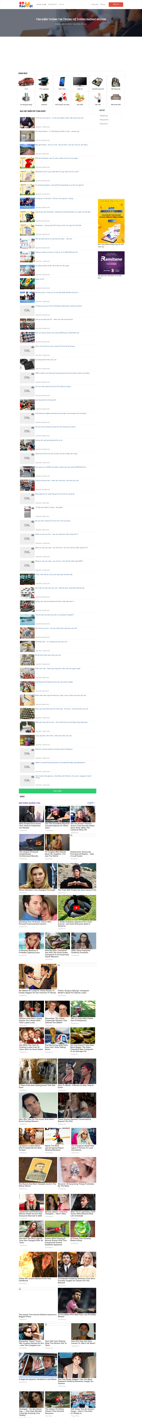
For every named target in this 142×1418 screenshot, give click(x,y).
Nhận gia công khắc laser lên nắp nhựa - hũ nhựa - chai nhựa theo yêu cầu (61, 709)
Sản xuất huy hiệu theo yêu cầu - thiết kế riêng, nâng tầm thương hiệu (60, 588)
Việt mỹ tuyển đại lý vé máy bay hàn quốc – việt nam (53, 239)
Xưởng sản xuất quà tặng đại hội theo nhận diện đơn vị (54, 601)
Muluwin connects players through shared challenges (54, 749)
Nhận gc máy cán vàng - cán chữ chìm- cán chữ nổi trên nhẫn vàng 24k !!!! (61, 548)
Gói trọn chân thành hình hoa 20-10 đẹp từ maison (53, 386)
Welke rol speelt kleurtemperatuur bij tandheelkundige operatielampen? (60, 762)
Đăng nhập (95, 4)
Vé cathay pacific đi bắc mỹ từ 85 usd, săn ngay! (52, 265)
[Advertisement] (71, 54)
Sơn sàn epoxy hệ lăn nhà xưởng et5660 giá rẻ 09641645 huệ (57, 333)
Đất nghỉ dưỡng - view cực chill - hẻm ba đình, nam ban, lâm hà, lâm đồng (61, 145)
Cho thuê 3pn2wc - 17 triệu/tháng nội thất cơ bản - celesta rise (57, 131)
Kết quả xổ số (52, 4)
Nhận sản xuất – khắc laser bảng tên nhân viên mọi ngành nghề (57, 668)
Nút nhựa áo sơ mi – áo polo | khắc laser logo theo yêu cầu (56, 628)
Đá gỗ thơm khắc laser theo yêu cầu (48, 655)
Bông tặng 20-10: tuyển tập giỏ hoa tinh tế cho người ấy (55, 494)
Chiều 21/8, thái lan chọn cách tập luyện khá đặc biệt (53, 574)
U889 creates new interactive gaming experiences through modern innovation (62, 373)
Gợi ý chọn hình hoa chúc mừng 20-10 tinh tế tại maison (55, 346)
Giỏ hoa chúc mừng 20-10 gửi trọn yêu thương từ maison (55, 427)
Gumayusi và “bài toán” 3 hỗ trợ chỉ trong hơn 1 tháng (54, 198)
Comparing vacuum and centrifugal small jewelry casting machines (58, 306)
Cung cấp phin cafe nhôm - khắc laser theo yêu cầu (53, 736)
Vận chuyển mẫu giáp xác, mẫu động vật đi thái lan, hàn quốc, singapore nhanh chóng (63, 776)
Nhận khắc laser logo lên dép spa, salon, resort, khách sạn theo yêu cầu (60, 695)
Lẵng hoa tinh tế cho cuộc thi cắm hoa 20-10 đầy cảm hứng (56, 454)
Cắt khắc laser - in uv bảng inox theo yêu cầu (51, 642)
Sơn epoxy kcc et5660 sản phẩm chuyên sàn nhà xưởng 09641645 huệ (60, 467)
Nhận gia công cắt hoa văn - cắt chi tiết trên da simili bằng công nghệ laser (61, 722)
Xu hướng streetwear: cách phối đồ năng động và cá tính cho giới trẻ (59, 185)
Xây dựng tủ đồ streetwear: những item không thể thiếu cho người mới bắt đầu (63, 212)
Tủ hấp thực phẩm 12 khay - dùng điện (49, 507)
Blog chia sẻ (104, 124)
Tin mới (61, 4)
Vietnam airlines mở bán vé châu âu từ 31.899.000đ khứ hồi (56, 252)
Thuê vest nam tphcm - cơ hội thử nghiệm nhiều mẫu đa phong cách (59, 118)
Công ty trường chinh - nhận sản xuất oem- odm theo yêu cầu (57, 480)
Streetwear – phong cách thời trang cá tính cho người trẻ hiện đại (58, 225)
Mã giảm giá (40, 4)
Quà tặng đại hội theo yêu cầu (45, 359)
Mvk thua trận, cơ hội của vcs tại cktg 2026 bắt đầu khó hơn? (56, 292)
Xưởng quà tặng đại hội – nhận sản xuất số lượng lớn (54, 319)
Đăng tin (116, 4)
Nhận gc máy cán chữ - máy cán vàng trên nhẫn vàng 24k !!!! (56, 534)
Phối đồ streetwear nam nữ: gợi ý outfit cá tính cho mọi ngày (56, 158)
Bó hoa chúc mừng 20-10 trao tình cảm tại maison (53, 521)
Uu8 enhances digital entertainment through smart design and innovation (60, 413)
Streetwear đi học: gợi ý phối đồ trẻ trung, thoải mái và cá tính (57, 171)
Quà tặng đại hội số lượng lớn (45, 400)
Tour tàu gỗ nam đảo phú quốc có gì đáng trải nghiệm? (54, 615)
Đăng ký (102, 4)
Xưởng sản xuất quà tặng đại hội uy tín (49, 440)
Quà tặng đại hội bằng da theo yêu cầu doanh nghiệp (54, 682)
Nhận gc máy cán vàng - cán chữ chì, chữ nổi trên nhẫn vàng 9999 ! (59, 561)
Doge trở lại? (39, 279)
